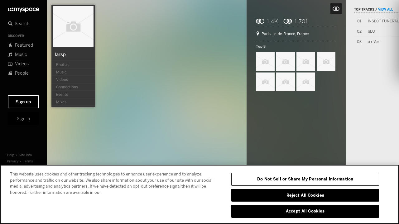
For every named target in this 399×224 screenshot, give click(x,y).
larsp (60, 54)
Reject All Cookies (305, 195)
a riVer (373, 41)
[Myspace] (23, 8)
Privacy (13, 161)
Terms (28, 161)
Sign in (23, 118)
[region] (199, 194)
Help (10, 154)
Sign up (23, 102)
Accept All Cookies (305, 211)
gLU (371, 31)
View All (385, 9)
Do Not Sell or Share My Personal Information (305, 179)
